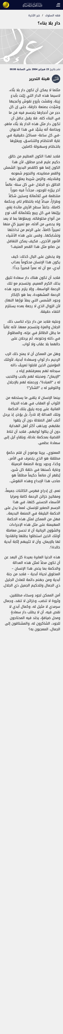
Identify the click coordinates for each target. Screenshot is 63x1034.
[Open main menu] (58, 5)
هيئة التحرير (39, 78)
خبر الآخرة (34, 15)
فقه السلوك (52, 15)
